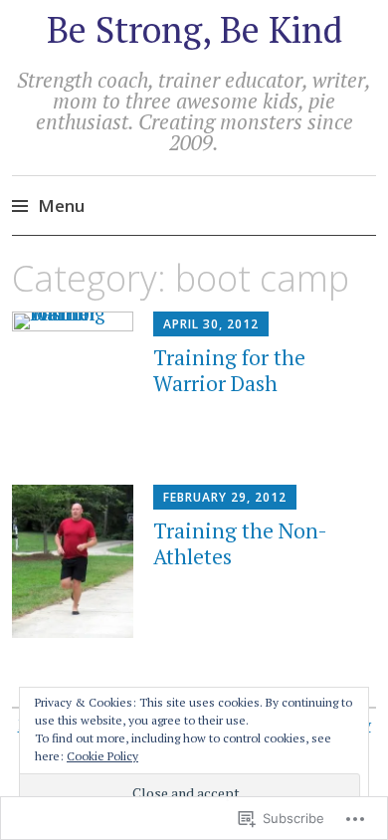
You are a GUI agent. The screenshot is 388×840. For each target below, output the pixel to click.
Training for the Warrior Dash (229, 369)
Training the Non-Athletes (240, 543)
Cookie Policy (102, 755)
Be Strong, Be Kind (194, 29)
